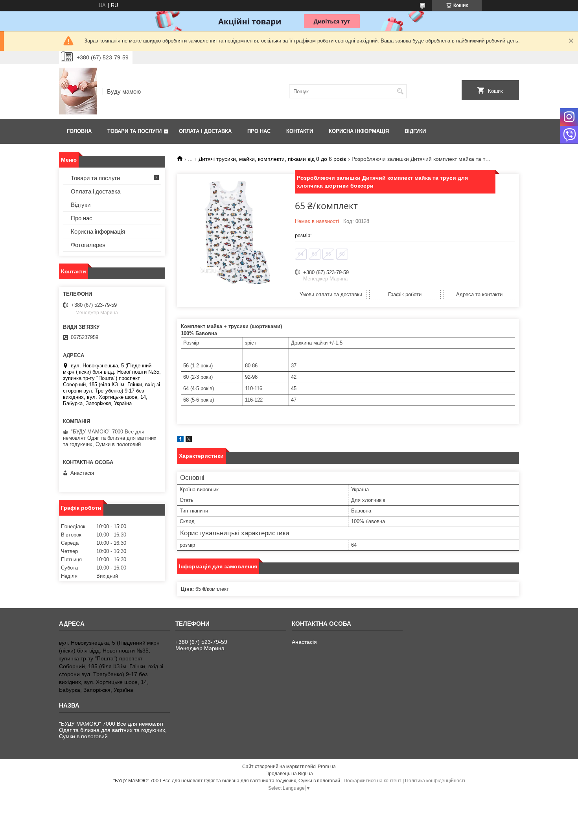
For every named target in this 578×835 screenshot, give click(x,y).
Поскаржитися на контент (372, 780)
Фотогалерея (88, 244)
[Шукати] (400, 91)
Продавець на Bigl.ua (289, 773)
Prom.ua (327, 766)
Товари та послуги (134, 131)
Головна (79, 131)
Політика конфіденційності (435, 780)
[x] (189, 440)
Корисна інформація (359, 131)
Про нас (259, 131)
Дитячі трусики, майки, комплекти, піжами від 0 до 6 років (272, 159)
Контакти (299, 131)
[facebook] (180, 440)
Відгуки (415, 131)
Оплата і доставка (205, 131)
